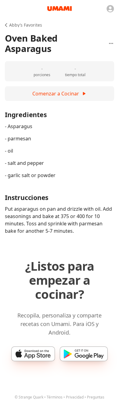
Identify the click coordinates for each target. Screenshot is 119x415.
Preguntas (95, 397)
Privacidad (75, 397)
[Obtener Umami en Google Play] (84, 353)
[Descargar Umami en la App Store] (33, 353)
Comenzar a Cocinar (55, 93)
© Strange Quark (29, 397)
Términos (55, 397)
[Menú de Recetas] (111, 43)
